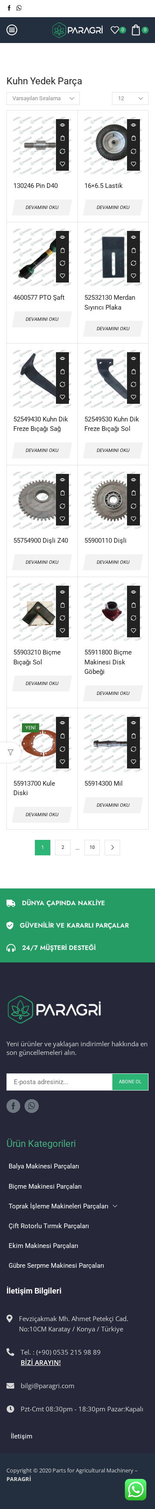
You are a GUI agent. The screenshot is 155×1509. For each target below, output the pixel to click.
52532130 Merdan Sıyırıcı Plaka (109, 302)
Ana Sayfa (21, 53)
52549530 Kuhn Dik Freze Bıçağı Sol (111, 424)
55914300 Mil (103, 783)
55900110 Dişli (105, 540)
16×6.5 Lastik (103, 186)
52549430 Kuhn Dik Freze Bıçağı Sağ (40, 424)
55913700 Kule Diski (34, 788)
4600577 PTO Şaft (39, 297)
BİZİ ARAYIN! (41, 1362)
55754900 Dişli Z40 (40, 540)
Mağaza (54, 53)
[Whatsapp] (19, 8)
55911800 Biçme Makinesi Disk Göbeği (108, 661)
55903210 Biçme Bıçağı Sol (37, 657)
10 (92, 847)
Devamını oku (62, 138)
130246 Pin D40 (35, 186)
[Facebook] (9, 8)
